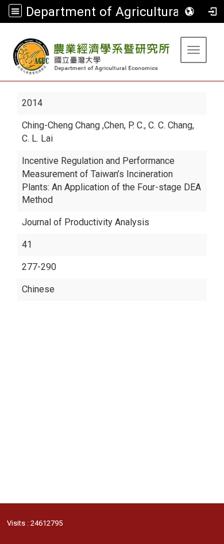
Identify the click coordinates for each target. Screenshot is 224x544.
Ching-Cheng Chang (62, 125)
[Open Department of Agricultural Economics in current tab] (92, 56)
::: (4, 37)
